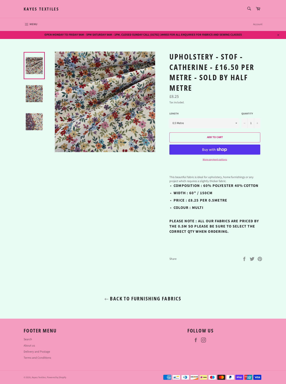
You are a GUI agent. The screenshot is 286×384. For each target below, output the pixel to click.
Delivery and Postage (37, 352)
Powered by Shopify (56, 377)
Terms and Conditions (37, 358)
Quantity (247, 113)
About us (29, 346)
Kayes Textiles (41, 9)
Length (174, 113)
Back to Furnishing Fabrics (145, 298)
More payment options (215, 159)
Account (257, 24)
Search (28, 339)
